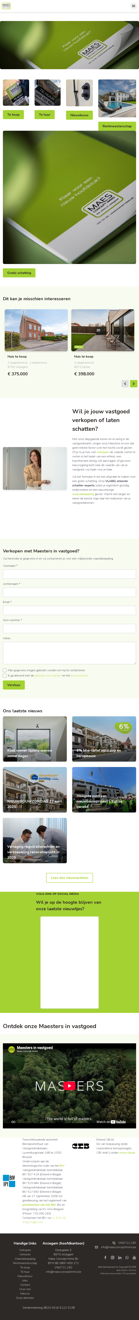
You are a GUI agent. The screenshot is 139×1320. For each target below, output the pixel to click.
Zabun (124, 1270)
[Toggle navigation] (134, 6)
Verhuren (25, 1254)
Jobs (25, 1281)
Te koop (13, 114)
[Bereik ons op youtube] (134, 1257)
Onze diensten (25, 1298)
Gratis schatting (19, 273)
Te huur (44, 114)
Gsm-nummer (12, 620)
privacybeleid (79, 676)
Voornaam (10, 566)
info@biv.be (35, 1222)
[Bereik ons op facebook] (107, 1257)
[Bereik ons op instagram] (114, 1257)
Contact (25, 1285)
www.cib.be (127, 1153)
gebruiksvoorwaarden (48, 676)
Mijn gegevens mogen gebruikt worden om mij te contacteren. (46, 670)
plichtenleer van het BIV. (39, 1205)
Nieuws (25, 1294)
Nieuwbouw (79, 115)
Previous (125, 383)
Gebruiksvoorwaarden (111, 1273)
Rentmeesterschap (117, 126)
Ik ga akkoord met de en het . (48, 676)
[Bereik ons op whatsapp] (128, 1257)
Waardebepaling (25, 1259)
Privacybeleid (129, 1273)
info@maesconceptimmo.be (63, 1272)
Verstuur (13, 685)
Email (7, 602)
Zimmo (132, 1270)
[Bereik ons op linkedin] (121, 1257)
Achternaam (11, 584)
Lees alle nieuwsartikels (69, 878)
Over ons (25, 1289)
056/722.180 (63, 1267)
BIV (62, 1166)
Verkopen (25, 1250)
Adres (6, 638)
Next (133, 383)
